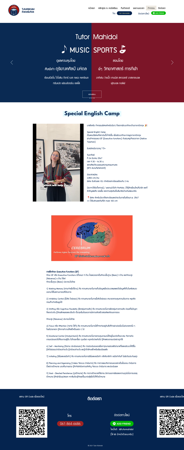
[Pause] (54, 258)
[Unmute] (57, 258)
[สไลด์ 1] (90, 98)
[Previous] (12, 62)
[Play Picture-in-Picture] (126, 258)
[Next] (172, 62)
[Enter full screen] (129, 258)
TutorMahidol (28, 8)
